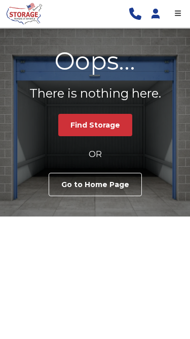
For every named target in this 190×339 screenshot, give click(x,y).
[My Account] (155, 14)
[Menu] (178, 14)
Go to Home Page (95, 184)
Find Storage (95, 125)
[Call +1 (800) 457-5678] (135, 14)
